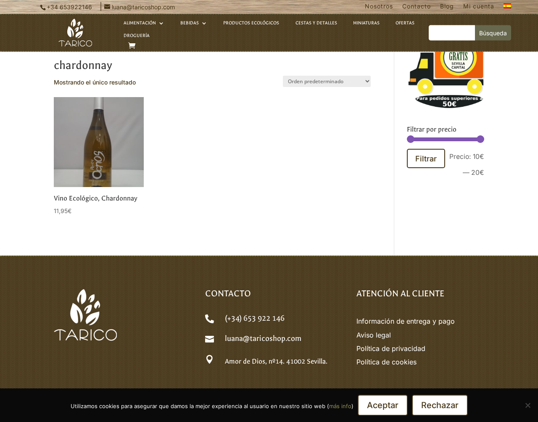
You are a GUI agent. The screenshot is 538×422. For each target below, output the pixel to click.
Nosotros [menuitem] (379, 6)
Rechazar (440, 405)
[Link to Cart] (131, 45)
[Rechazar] (527, 405)
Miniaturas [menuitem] (366, 23)
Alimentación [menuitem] (140, 23)
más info (340, 406)
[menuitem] (507, 8)
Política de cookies (386, 362)
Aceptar (382, 405)
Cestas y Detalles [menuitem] (316, 23)
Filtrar (426, 158)
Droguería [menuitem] (137, 35)
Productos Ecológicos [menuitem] (251, 23)
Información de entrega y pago (405, 321)
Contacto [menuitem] (416, 6)
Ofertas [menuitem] (405, 23)
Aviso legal (373, 335)
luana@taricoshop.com (263, 338)
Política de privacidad (390, 348)
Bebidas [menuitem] (189, 23)
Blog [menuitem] (447, 6)
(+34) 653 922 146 (255, 318)
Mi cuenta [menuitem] (478, 6)
